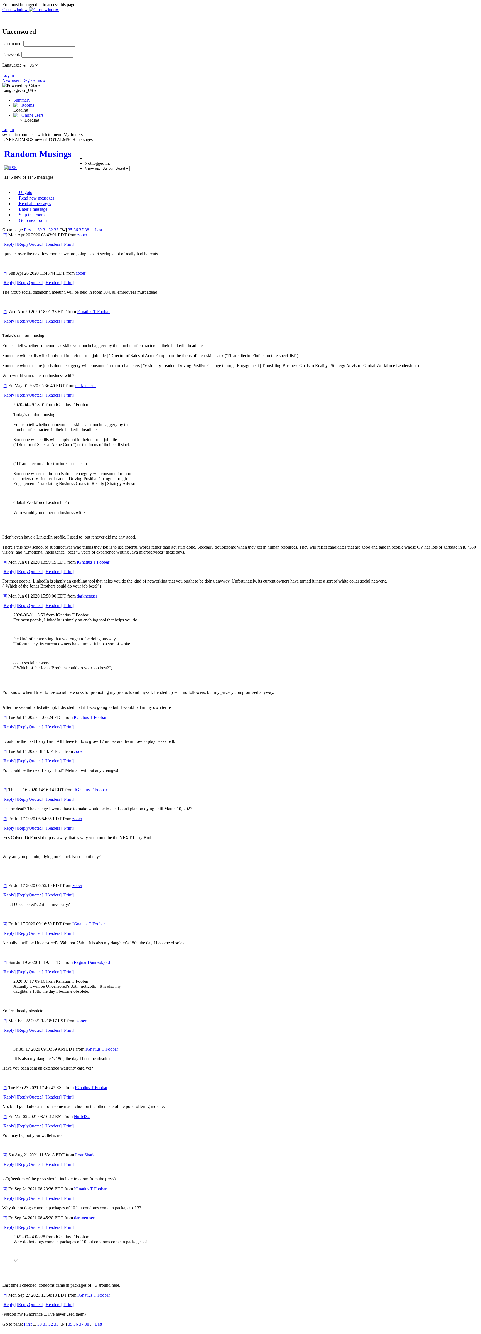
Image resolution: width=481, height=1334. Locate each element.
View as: (92, 168)
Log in (8, 75)
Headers (53, 244)
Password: (11, 54)
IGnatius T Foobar (93, 311)
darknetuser (85, 385)
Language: (11, 65)
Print (68, 244)
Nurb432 (82, 1116)
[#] (4, 234)
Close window (15, 9)
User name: (12, 43)
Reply (9, 244)
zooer (82, 234)
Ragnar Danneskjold (92, 962)
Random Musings (37, 154)
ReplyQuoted (30, 244)
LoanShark (85, 1155)
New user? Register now (24, 80)
